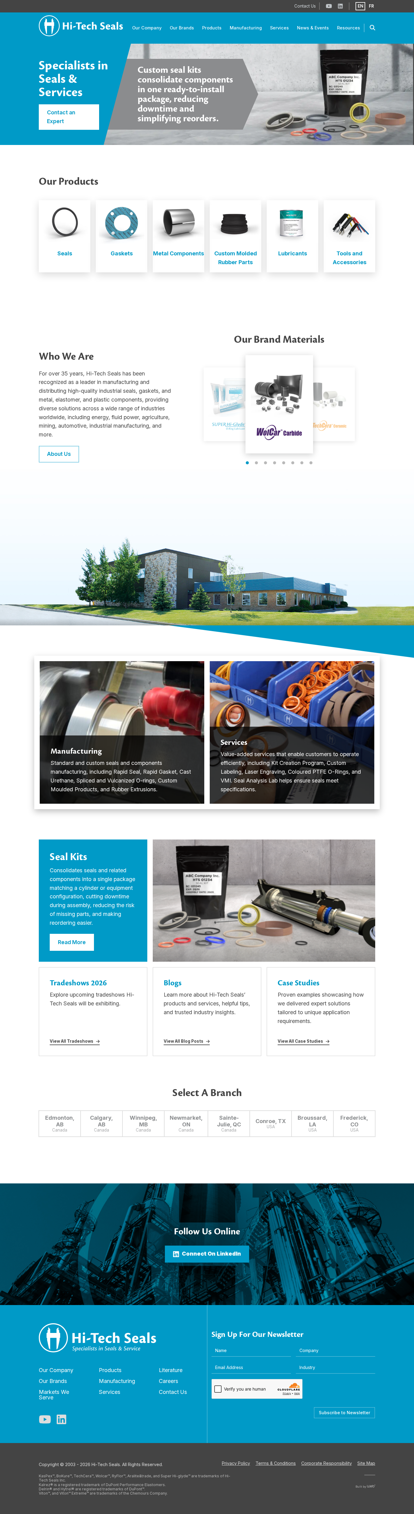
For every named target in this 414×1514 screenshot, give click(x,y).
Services (109, 1392)
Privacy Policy (236, 1463)
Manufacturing (117, 1381)
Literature (170, 1370)
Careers (168, 1381)
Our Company (56, 1370)
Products (110, 1370)
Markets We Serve (54, 1395)
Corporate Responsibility (326, 1463)
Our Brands (53, 1381)
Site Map (366, 1463)
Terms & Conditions (275, 1463)
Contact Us (173, 1392)
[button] (247, 463)
